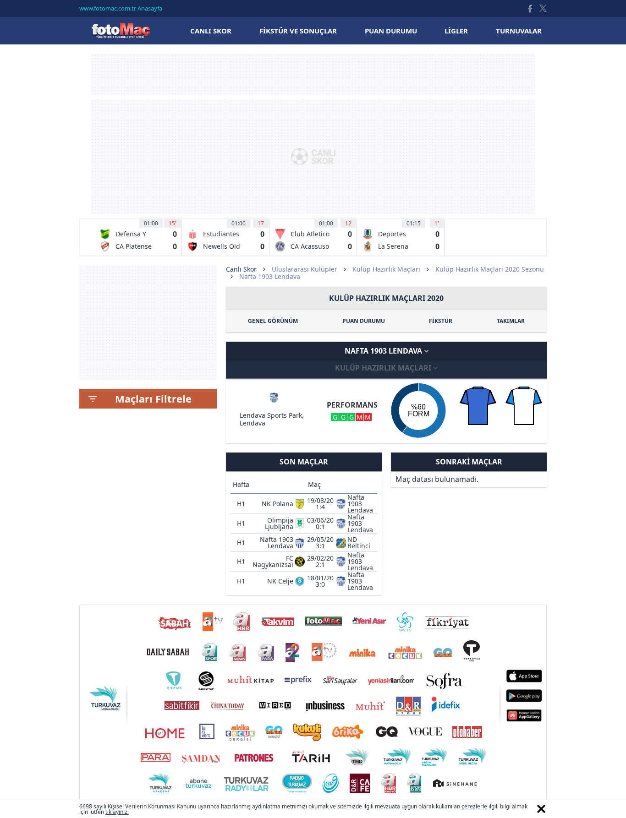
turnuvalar (519, 30)
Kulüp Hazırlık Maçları (386, 269)
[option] (138, 237)
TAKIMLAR (511, 321)
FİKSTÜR (440, 321)
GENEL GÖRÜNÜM (273, 321)
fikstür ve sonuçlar (298, 30)
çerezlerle (474, 806)
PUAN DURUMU (363, 321)
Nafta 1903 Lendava (384, 351)
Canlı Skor (120, 30)
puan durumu (391, 30)
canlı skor (210, 30)
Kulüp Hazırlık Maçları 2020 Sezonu (489, 269)
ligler (456, 30)
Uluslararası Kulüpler (304, 269)
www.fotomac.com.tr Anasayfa (120, 8)
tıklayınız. (117, 812)
